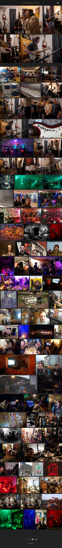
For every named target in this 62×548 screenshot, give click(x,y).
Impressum (31, 543)
